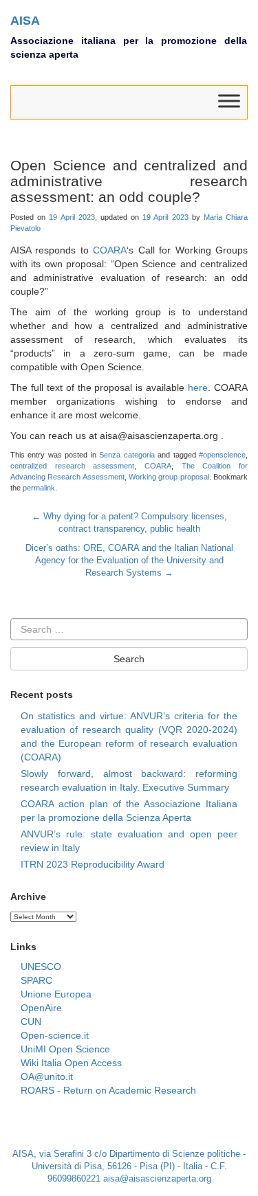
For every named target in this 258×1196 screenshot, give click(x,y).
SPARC (36, 980)
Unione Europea (56, 994)
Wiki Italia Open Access (71, 1062)
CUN (31, 1021)
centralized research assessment (72, 466)
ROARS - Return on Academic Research (108, 1090)
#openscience (222, 455)
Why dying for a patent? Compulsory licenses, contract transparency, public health (129, 523)
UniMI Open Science (65, 1048)
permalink (39, 488)
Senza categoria (126, 455)
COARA (110, 250)
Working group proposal (169, 477)
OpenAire (41, 1007)
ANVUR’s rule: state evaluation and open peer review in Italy (129, 840)
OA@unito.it (47, 1076)
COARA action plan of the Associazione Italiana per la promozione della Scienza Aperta (129, 810)
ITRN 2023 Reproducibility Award (92, 864)
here (198, 387)
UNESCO (41, 966)
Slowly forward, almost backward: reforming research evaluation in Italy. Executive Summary (129, 780)
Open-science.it (55, 1035)
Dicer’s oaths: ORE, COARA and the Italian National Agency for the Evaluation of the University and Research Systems (129, 560)
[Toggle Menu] (229, 101)
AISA (25, 20)
